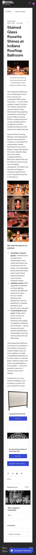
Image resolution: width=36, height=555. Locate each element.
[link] (33, 3)
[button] (18, 405)
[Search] (16, 3)
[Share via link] (22, 473)
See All (27, 487)
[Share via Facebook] (8, 473)
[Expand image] (18, 188)
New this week (20, 11)
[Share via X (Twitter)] (12, 473)
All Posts (8, 11)
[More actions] (28, 22)
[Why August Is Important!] (18, 497)
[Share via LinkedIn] (17, 473)
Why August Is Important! (14, 509)
